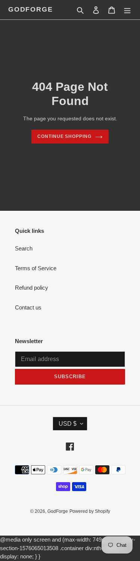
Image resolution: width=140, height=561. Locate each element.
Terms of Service (35, 268)
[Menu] (127, 10)
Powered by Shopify (89, 511)
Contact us (28, 307)
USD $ (68, 423)
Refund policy (31, 287)
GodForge (30, 9)
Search (23, 248)
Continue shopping (64, 136)
